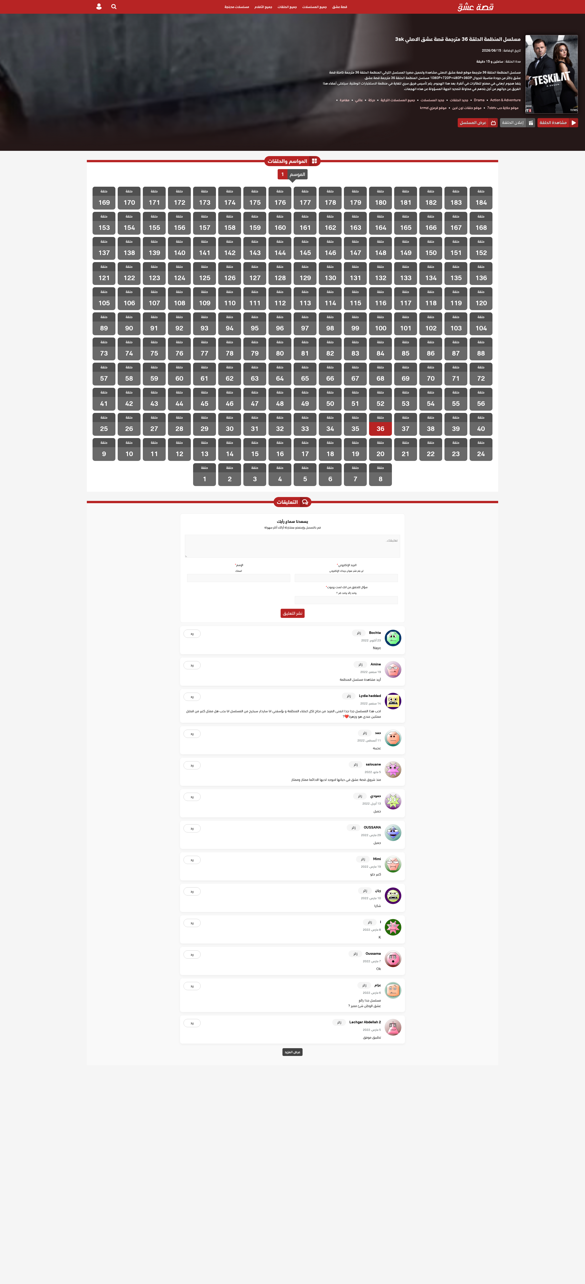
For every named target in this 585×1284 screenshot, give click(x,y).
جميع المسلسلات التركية (398, 100)
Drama (479, 100)
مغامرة (344, 100)
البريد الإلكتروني (346, 565)
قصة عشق (339, 7)
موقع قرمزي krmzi (433, 108)
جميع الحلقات (287, 7)
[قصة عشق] (476, 7)
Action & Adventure (505, 100)
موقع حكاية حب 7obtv (503, 108)
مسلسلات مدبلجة (237, 7)
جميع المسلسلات (314, 7)
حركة (371, 100)
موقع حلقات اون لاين (466, 108)
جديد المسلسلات (432, 100)
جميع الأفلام (263, 7)
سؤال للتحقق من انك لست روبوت (346, 587)
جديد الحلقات (459, 100)
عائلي (359, 100)
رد (192, 633)
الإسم (238, 565)
